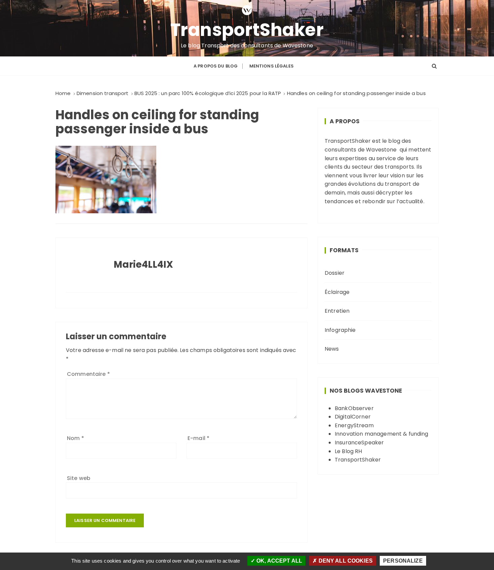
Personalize (403, 561)
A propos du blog (216, 66)
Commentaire (88, 374)
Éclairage (337, 292)
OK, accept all (278, 561)
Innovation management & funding (381, 434)
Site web (78, 478)
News (332, 349)
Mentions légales (271, 66)
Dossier (334, 273)
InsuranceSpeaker (359, 442)
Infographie (340, 330)
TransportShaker (247, 29)
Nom (75, 438)
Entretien (337, 311)
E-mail (198, 438)
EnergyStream (354, 425)
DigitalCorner (353, 417)
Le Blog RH (348, 451)
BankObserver (354, 408)
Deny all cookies (345, 561)
